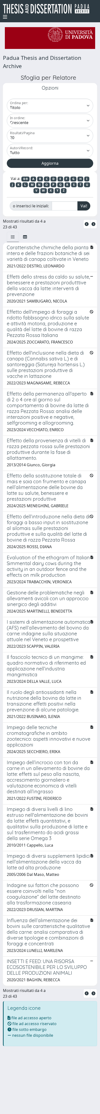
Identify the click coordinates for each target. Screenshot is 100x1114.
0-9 (25, 179)
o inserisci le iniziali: (31, 206)
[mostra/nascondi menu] (5, 17)
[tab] (13, 237)
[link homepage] (48, 9)
